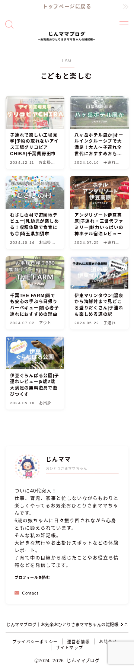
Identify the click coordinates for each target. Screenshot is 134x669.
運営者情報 (78, 642)
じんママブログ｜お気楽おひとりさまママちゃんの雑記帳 (62, 624)
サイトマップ (69, 648)
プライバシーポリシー (35, 642)
